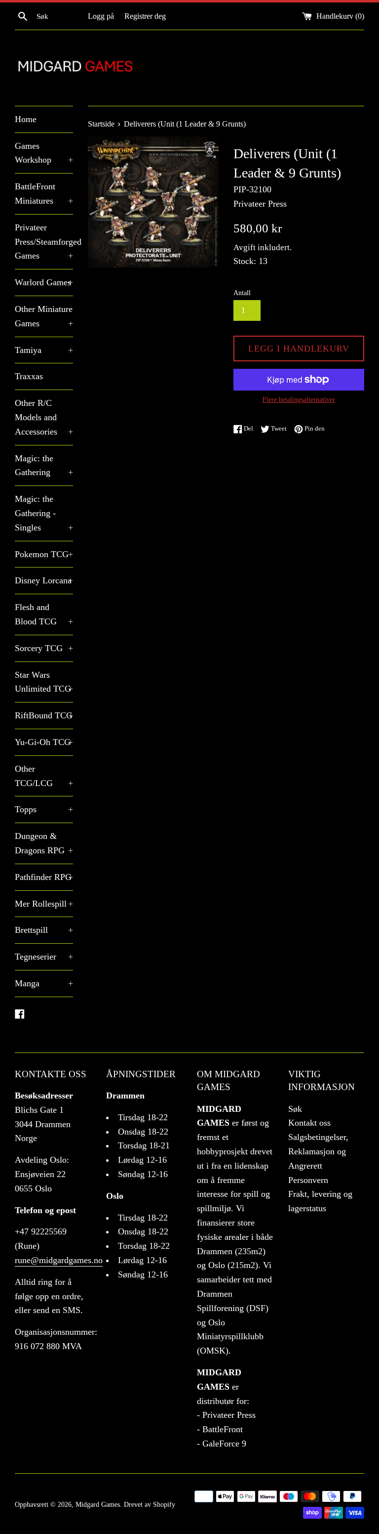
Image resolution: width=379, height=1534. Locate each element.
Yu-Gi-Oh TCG (44, 742)
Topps (44, 809)
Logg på (101, 16)
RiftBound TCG (44, 715)
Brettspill (44, 930)
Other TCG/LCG (44, 776)
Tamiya (44, 350)
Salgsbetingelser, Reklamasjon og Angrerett (318, 1151)
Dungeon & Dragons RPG (44, 843)
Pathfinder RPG (44, 877)
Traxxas (29, 376)
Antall (242, 293)
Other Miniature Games (44, 316)
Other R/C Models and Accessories (44, 417)
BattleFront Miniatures (44, 193)
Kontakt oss (309, 1123)
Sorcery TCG (44, 648)
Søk (295, 1109)
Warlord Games (44, 282)
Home (26, 119)
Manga (44, 983)
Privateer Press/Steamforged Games (44, 241)
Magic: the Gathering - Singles (44, 513)
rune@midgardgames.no (59, 1260)
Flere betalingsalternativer (299, 399)
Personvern (308, 1180)
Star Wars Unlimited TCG (44, 682)
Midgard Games (98, 1504)
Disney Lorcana (44, 580)
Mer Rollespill (44, 904)
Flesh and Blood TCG (44, 614)
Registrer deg (145, 16)
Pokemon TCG (44, 554)
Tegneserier (44, 957)
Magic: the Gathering (44, 465)
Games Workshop (44, 153)
